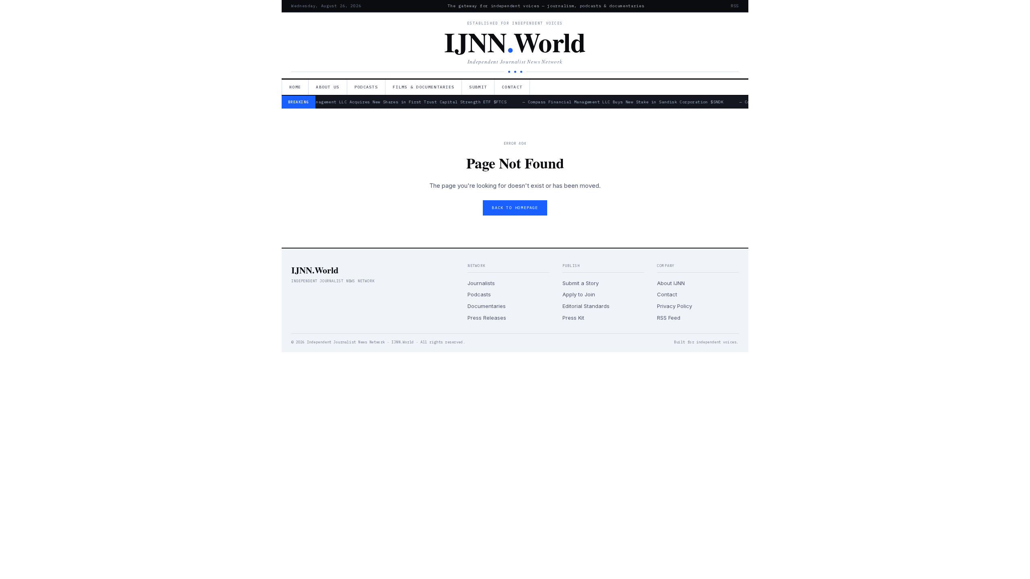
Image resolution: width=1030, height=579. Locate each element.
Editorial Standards (586, 306)
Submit (478, 87)
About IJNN (671, 283)
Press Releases (487, 317)
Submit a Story (580, 283)
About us (327, 87)
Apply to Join (578, 294)
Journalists (481, 283)
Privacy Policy (674, 306)
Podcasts (366, 87)
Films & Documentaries (423, 87)
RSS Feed (668, 317)
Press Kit (573, 317)
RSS (735, 5)
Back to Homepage (515, 207)
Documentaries (487, 306)
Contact (512, 87)
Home (295, 87)
